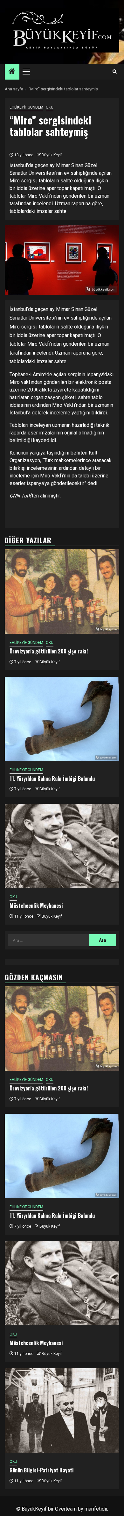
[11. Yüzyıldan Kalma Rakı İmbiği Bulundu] (62, 719)
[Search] (115, 72)
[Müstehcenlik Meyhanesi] (62, 846)
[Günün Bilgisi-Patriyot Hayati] (62, 1410)
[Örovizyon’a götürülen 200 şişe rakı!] (62, 591)
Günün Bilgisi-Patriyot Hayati (42, 1470)
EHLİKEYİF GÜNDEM (26, 107)
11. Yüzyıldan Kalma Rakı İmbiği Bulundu (52, 778)
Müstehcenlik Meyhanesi (36, 905)
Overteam (66, 1509)
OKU (49, 107)
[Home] (12, 71)
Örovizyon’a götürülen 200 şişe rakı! (49, 651)
